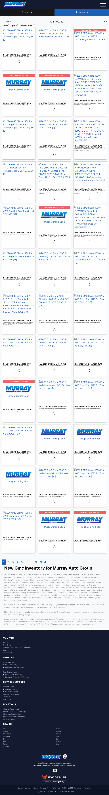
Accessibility (33, 788)
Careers (6, 650)
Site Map (56, 788)
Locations (9, 704)
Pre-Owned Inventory (13, 675)
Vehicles (8, 657)
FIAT (5, 742)
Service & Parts (9, 687)
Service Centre (11, 689)
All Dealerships (9, 719)
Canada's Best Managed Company (17, 648)
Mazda (58, 742)
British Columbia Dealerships (14, 711)
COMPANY (8, 638)
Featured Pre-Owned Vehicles (17, 677)
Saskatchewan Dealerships (14, 717)
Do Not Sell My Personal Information (76, 788)
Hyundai (59, 734)
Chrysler (6, 736)
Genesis (6, 747)
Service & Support (14, 682)
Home (5, 642)
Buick (5, 729)
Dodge (6, 739)
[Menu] (103, 5)
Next (43, 562)
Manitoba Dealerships (12, 714)
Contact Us (7, 653)
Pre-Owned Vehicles (11, 672)
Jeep (57, 736)
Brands (7, 724)
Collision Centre (11, 692)
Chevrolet (7, 734)
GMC (58, 729)
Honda (58, 731)
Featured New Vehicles (14, 667)
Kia (57, 739)
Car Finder (7, 699)
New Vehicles (8, 662)
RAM (57, 744)
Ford (5, 744)
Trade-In (6, 697)
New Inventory (11, 665)
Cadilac (6, 731)
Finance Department (11, 694)
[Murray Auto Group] (15, 4)
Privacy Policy (45, 788)
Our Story (7, 645)
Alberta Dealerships (11, 709)
